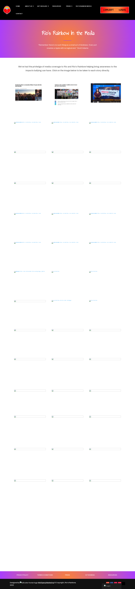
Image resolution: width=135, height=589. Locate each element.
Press (68, 6)
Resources (56, 6)
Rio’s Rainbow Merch (84, 6)
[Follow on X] (123, 583)
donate (122, 10)
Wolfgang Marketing (46, 583)
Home (18, 6)
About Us (28, 6)
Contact (19, 13)
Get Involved (42, 6)
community (108, 10)
